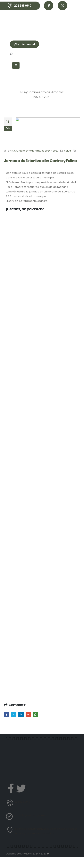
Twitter (13, 714)
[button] (11, 54)
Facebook (6, 714)
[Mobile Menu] (16, 65)
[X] (62, 5)
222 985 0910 (22, 6)
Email (28, 714)
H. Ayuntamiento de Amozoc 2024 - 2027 (35, 150)
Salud (67, 150)
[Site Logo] (20, 23)
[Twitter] (21, 788)
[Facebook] (48, 5)
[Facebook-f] (11, 788)
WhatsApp (35, 714)
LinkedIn (21, 714)
